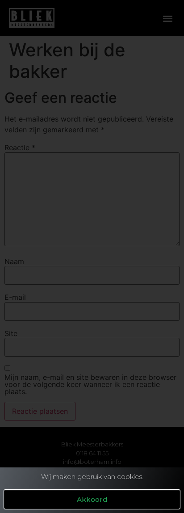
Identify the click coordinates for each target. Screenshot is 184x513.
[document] (92, 256)
